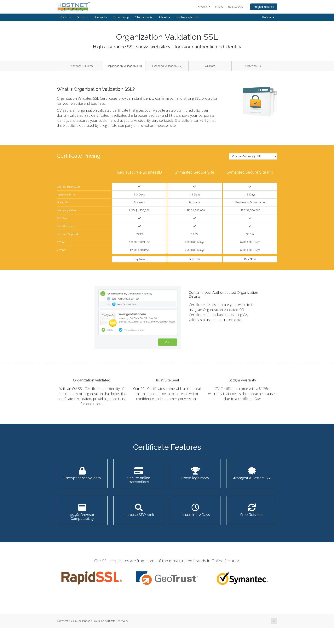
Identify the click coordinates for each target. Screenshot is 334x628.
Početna (65, 17)
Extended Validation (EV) (167, 66)
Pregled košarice (263, 7)
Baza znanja (121, 17)
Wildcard (210, 66)
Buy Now (139, 259)
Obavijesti (100, 17)
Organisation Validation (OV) (124, 66)
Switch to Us (253, 66)
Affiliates (164, 17)
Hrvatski (203, 6)
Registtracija (236, 6)
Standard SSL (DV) (81, 66)
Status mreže (144, 17)
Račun (267, 17)
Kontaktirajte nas (187, 17)
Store (81, 17)
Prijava (219, 6)
